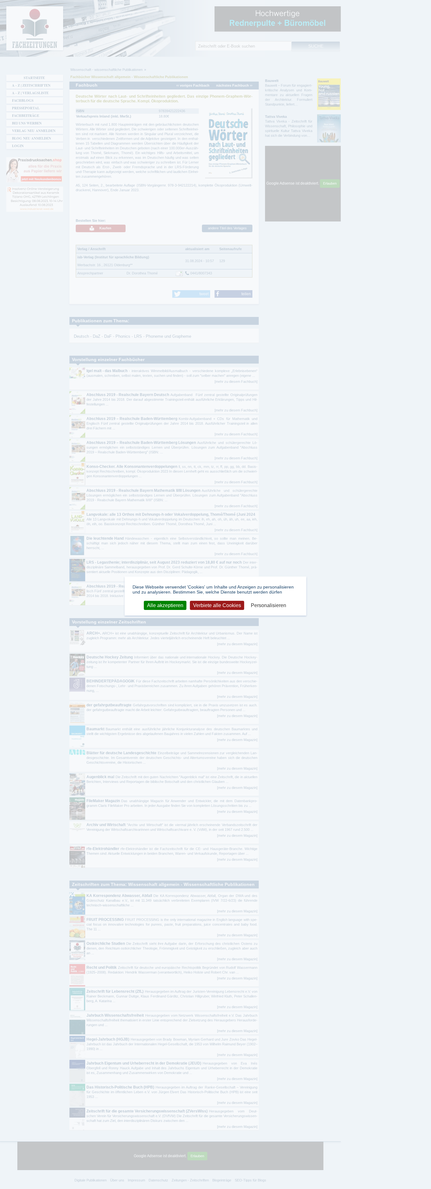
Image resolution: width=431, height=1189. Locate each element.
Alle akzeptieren (165, 605)
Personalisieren (268, 605)
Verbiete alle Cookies (217, 605)
